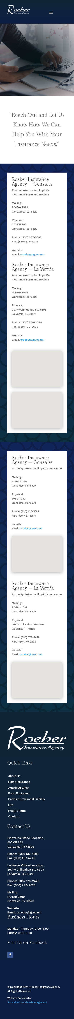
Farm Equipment (19, 793)
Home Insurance (19, 781)
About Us (14, 776)
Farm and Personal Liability (26, 799)
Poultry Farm (17, 810)
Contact (13, 816)
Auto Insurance (18, 787)
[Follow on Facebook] (10, 955)
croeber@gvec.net (32, 254)
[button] (38, 365)
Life (10, 804)
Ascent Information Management (27, 1002)
